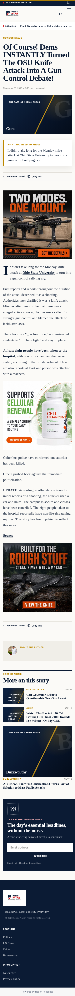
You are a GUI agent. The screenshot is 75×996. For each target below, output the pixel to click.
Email (22, 176)
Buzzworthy (35, 689)
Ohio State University (38, 272)
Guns (6, 38)
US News (16, 38)
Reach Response (44, 991)
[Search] (60, 14)
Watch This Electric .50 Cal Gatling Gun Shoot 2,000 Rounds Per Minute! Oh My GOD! (48, 717)
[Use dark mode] (68, 3)
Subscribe (40, 856)
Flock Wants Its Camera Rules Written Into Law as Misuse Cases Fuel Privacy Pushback (46, 26)
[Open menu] (69, 14)
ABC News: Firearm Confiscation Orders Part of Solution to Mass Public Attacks (36, 785)
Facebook (12, 176)
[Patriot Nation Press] (12, 13)
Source (8, 535)
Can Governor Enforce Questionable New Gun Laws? (46, 696)
